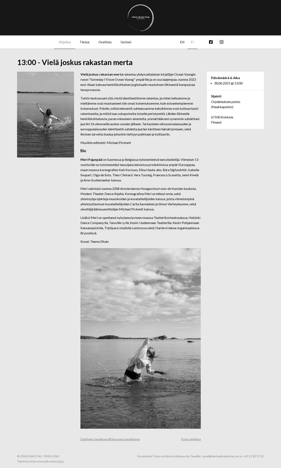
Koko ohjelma (191, 439)
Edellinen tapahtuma (94, 439)
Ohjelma (65, 42)
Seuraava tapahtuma (125, 439)
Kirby (61, 461)
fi (192, 42)
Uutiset (126, 42)
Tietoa (84, 42)
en (182, 42)
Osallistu (105, 42)
